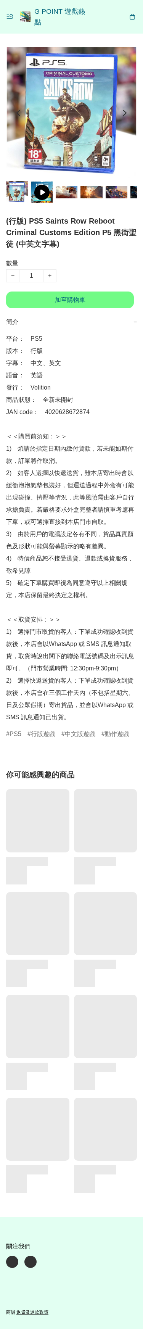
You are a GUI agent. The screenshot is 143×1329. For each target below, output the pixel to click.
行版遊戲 (43, 734)
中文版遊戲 (80, 734)
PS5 (15, 734)
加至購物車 (70, 299)
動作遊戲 (117, 734)
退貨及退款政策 (32, 1312)
